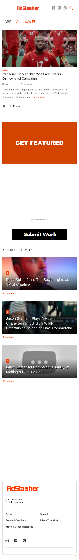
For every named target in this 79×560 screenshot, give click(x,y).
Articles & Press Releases (19, 527)
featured (6, 70)
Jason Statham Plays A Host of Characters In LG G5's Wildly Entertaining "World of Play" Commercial (39, 323)
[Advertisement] (39, 435)
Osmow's (24, 22)
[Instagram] (65, 8)
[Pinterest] (59, 8)
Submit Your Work (49, 520)
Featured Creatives (16, 520)
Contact (44, 514)
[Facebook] (53, 8)
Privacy (10, 514)
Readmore (39, 97)
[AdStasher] (28, 9)
